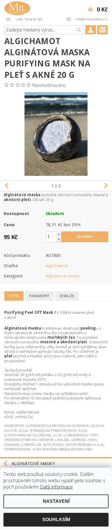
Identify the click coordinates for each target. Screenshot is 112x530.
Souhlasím (56, 519)
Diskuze (67, 295)
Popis (14, 295)
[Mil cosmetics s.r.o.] (17, 7)
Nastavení (56, 501)
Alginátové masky (63, 276)
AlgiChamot (57, 265)
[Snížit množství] (58, 239)
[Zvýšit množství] (58, 234)
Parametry (39, 295)
